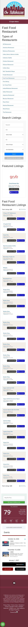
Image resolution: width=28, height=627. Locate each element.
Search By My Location (15, 158)
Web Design (20, 608)
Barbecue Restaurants (9, 51)
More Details (15, 192)
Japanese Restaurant (8, 95)
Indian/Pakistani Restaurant (10, 88)
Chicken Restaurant (8, 61)
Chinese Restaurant (8, 64)
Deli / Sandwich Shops (9, 71)
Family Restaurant (8, 74)
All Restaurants (7, 44)
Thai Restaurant (7, 112)
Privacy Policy (6, 605)
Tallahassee (11, 186)
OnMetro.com (12, 608)
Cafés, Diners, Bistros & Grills (11, 54)
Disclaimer (21, 605)
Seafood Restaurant (8, 105)
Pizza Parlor (6, 102)
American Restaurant (8, 47)
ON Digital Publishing (14, 609)
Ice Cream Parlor (7, 85)
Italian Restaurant (7, 91)
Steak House (6, 108)
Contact (7, 606)
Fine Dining (6, 81)
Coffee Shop (6, 68)
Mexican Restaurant (8, 98)
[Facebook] (14, 583)
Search (14, 154)
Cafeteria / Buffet (7, 57)
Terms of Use (14, 605)
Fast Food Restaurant (8, 78)
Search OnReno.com (14, 502)
